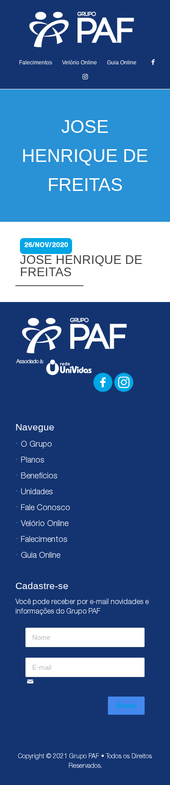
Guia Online (121, 62)
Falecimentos (35, 62)
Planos (32, 461)
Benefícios (39, 477)
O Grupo (36, 445)
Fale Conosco (45, 508)
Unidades (37, 492)
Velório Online (79, 62)
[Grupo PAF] (85, 29)
